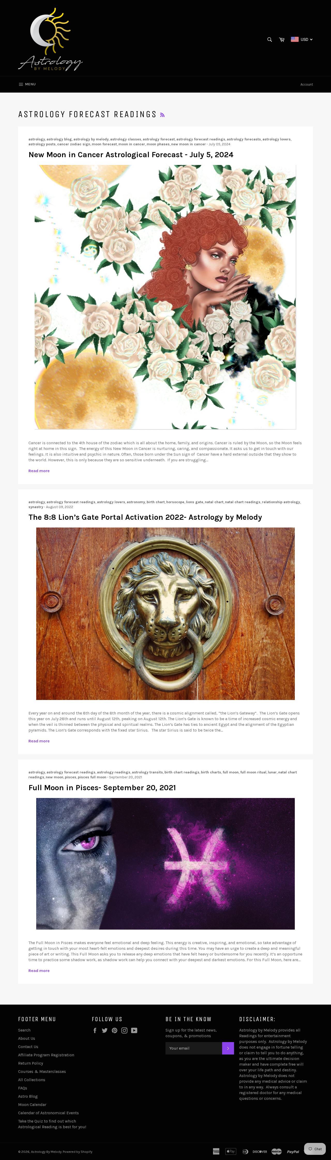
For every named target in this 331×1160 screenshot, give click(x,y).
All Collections (31, 1079)
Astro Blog (28, 1096)
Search (24, 1030)
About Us (26, 1038)
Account (306, 84)
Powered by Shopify (77, 1152)
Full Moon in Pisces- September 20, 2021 (102, 787)
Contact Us (28, 1046)
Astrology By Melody (46, 1152)
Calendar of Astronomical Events (48, 1112)
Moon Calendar (32, 1104)
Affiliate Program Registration (46, 1054)
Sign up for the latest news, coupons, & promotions (191, 1033)
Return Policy (30, 1063)
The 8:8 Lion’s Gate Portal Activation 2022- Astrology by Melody (145, 517)
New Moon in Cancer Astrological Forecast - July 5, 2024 (131, 154)
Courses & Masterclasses (42, 1071)
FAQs (22, 1088)
